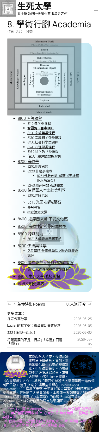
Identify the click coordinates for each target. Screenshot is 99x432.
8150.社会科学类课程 (42, 142)
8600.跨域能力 (30, 233)
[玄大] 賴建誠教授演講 (44, 156)
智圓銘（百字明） (40, 128)
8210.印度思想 (37, 166)
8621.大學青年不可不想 (44, 238)
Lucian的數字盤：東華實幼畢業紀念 (34, 325)
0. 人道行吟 (76, 304)
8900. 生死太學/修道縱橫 (39, 276)
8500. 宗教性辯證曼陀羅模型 (42, 226)
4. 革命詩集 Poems (29, 304)
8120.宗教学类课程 (41, 133)
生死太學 (34, 6)
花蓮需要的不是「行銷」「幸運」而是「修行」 (34, 342)
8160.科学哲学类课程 (43, 151)
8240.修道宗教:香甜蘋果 (45, 185)
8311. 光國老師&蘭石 (44, 202)
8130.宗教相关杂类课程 (44, 137)
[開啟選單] (96, 10)
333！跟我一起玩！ (21, 332)
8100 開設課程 (30, 118)
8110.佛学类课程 (39, 123)
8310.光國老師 (37, 195)
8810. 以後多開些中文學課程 (48, 269)
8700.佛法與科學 (32, 245)
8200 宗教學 (28, 161)
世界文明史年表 (31, 283)
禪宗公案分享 (17, 319)
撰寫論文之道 (37, 212)
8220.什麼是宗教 (39, 171)
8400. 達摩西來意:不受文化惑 (43, 219)
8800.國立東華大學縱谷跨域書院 (46, 262)
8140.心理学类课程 (41, 147)
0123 (19, 31)
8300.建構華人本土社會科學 (42, 190)
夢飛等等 (34, 207)
